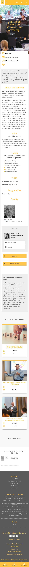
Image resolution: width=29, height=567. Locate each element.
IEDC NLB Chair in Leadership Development (14, 501)
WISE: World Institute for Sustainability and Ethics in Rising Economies (15, 514)
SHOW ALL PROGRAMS (14, 438)
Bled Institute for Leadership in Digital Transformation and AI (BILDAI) (15, 497)
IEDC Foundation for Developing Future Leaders (14, 511)
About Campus (14, 485)
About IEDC (14, 479)
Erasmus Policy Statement (14, 544)
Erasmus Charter (14, 540)
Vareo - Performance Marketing (15, 561)
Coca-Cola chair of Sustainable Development (15, 507)
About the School (14, 483)
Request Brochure (14, 263)
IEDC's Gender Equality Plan (14, 554)
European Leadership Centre (14, 509)
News (14, 524)
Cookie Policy (14, 549)
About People (14, 488)
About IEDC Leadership (14, 481)
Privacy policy (14, 546)
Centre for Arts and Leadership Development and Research (14, 503)
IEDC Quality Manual (14, 551)
